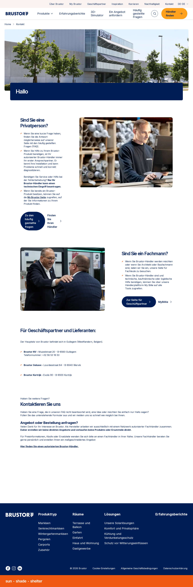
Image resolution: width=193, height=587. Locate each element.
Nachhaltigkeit (152, 4)
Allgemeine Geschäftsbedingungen (139, 568)
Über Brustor (56, 4)
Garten (77, 532)
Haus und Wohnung (85, 543)
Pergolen (44, 539)
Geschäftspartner (96, 4)
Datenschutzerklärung (175, 568)
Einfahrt (77, 537)
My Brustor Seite (36, 197)
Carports (44, 544)
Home (8, 24)
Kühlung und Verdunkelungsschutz (118, 535)
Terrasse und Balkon (81, 525)
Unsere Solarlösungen (119, 523)
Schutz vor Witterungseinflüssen (126, 543)
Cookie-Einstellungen (104, 568)
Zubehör (44, 550)
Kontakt (169, 4)
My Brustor (75, 4)
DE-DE (181, 4)
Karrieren (134, 4)
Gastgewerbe (81, 548)
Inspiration (117, 4)
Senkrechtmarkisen (51, 528)
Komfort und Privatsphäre (121, 528)
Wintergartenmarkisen (53, 534)
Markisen (44, 523)
